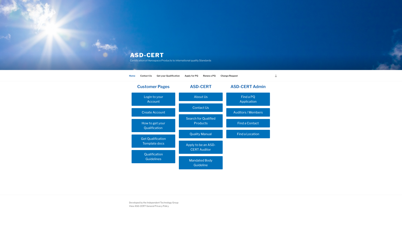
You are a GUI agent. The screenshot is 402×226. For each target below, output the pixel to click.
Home (132, 75)
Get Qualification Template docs (153, 141)
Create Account (153, 112)
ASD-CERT (147, 55)
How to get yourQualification (153, 125)
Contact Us (146, 75)
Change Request (229, 75)
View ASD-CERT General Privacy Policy (149, 206)
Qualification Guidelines (153, 156)
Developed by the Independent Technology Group (153, 202)
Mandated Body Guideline (200, 163)
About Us (201, 97)
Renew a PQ (209, 75)
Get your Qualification (168, 75)
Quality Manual (201, 134)
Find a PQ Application (248, 99)
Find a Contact (248, 123)
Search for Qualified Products (200, 121)
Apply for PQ (191, 75)
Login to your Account (153, 99)
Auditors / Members (248, 112)
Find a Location (248, 134)
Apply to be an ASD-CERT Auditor (200, 147)
